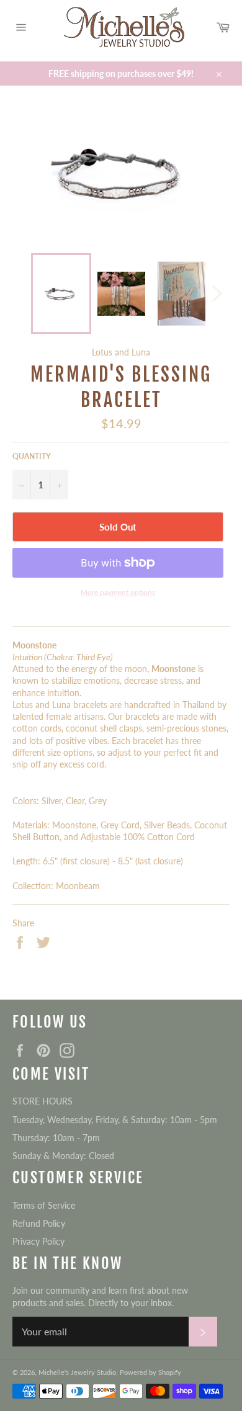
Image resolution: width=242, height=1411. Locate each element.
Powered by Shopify (150, 1372)
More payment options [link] (118, 592)
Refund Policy (38, 1223)
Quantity (31, 456)
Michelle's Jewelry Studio (77, 1372)
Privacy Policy (38, 1241)
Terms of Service (43, 1205)
